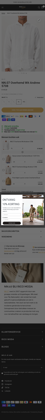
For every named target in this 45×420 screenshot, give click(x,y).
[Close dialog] (42, 196)
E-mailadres (5, 217)
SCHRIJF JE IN (12, 223)
